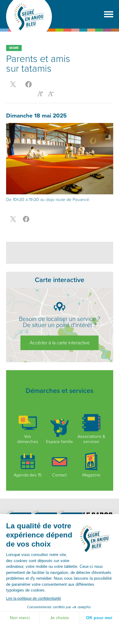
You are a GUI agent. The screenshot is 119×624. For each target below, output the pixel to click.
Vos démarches (27, 439)
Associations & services (91, 439)
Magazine (91, 475)
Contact (59, 475)
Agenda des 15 (27, 475)
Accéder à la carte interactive (60, 343)
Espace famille (59, 441)
